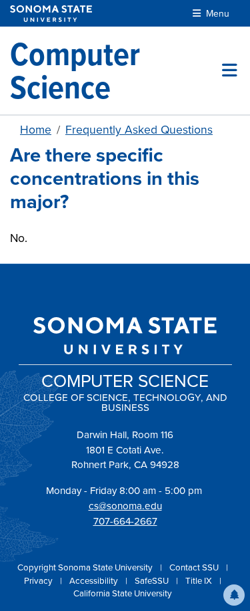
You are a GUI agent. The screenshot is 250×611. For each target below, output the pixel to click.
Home (35, 129)
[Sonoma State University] (51, 13)
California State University (122, 593)
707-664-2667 (125, 521)
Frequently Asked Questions (139, 129)
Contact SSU (195, 567)
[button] (234, 595)
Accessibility (94, 580)
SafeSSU (153, 580)
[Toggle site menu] (229, 70)
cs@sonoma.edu (125, 506)
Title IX (199, 580)
